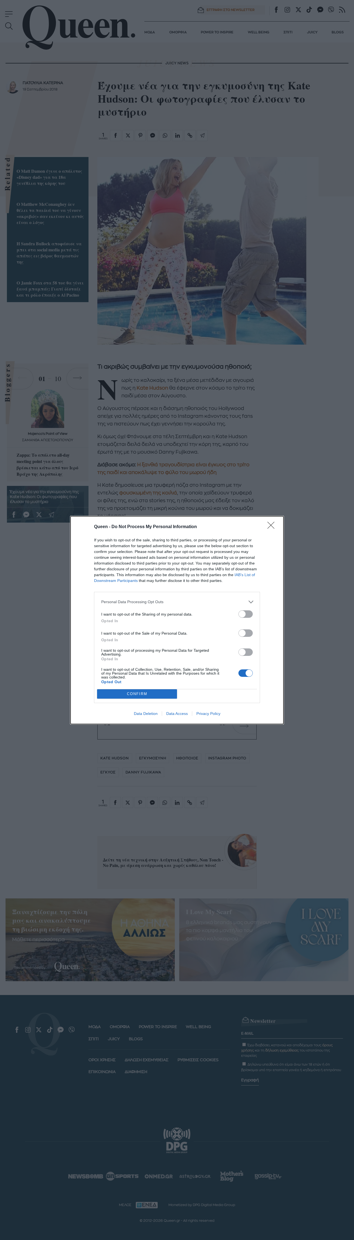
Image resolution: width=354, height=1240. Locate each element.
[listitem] (177, 602)
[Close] (272, 527)
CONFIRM (137, 694)
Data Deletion (146, 713)
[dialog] (177, 620)
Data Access (177, 713)
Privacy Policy (208, 713)
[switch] (245, 614)
